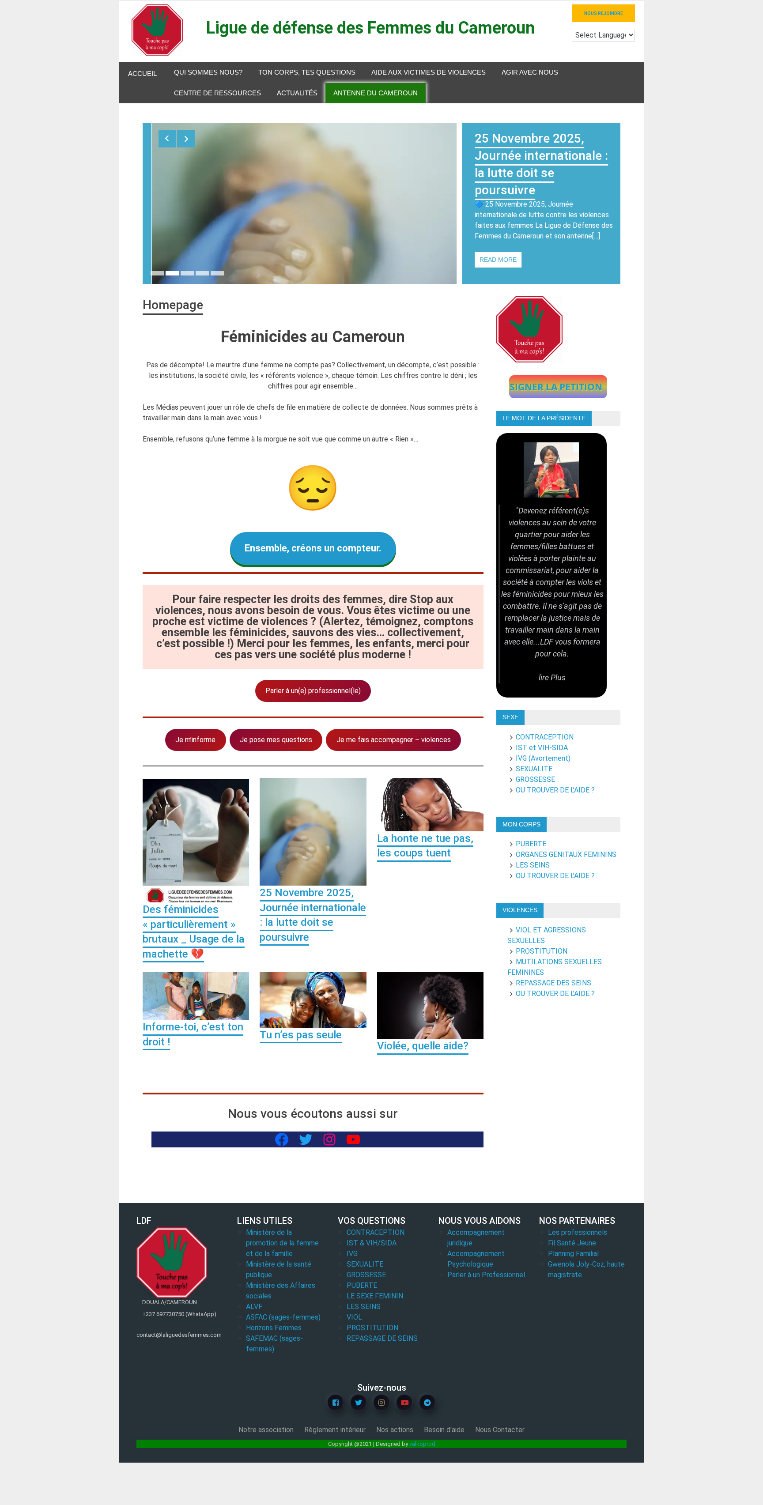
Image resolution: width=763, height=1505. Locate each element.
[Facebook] (335, 1402)
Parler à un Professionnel (486, 1275)
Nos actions (394, 1430)
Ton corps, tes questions (306, 72)
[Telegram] (427, 1402)
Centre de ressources (217, 93)
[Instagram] (381, 1402)
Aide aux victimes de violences (428, 72)
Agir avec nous (530, 72)
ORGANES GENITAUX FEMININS (566, 854)
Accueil (142, 73)
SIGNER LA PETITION (556, 387)
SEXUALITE (534, 769)
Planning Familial (573, 1253)
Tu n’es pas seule (301, 1035)
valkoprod (422, 1444)
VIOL (354, 1317)
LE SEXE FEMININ (375, 1296)
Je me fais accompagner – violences (393, 740)
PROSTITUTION (541, 951)
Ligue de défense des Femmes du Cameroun (370, 28)
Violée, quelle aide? (422, 1046)
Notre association (266, 1430)
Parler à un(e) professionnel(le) (313, 690)
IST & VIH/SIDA (372, 1243)
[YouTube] (404, 1402)
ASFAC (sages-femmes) (283, 1317)
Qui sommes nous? (208, 72)
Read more (498, 259)
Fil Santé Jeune (572, 1243)
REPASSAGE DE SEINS (382, 1338)
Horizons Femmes (274, 1328)
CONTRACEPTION (545, 737)
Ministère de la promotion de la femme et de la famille (282, 1243)
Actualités (297, 93)
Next (186, 138)
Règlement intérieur (335, 1430)
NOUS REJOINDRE (603, 13)
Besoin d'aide (444, 1430)
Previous (167, 138)
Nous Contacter (500, 1430)
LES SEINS (533, 865)
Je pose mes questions (276, 740)
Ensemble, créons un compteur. (313, 548)
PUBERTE (531, 844)
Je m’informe (195, 740)
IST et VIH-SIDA (542, 747)
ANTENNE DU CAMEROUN (375, 93)
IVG (352, 1253)
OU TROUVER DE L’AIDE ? (555, 790)
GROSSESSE (535, 779)
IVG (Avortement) (543, 758)
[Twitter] (358, 1402)
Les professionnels (577, 1232)
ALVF (254, 1306)
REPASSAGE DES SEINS (553, 983)
